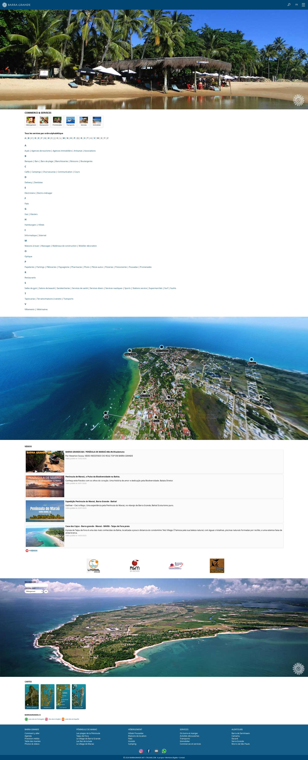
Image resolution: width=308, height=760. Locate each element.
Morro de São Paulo (241, 744)
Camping (132, 744)
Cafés (27, 172)
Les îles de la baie (84, 741)
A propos (160, 758)
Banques (29, 161)
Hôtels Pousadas (135, 733)
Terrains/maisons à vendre (49, 298)
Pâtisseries (51, 267)
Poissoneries (121, 267)
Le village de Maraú (85, 744)
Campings (36, 172)
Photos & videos (32, 744)
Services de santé (80, 288)
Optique (28, 256)
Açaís (27, 150)
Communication (65, 172)
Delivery (28, 182)
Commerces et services (190, 744)
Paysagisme (63, 267)
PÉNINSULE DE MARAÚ (86, 729)
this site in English (55, 719)
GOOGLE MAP (78, 708)
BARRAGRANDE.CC (33, 715)
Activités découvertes (189, 736)
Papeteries (29, 267)
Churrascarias (49, 172)
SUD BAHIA (63, 708)
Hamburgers (30, 224)
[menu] (303, 4)
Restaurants (30, 277)
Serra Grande (238, 741)
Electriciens (30, 193)
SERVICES (184, 729)
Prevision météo (32, 738)
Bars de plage (47, 161)
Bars (37, 161)
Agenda (28, 736)
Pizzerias (109, 267)
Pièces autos (97, 267)
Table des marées (33, 741)
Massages (45, 246)
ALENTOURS (237, 729)
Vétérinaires (42, 309)
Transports (68, 298)
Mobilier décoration (88, 246)
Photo (87, 267)
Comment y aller (32, 733)
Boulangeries (86, 161)
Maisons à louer (32, 246)
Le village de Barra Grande (88, 738)
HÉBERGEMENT (135, 729)
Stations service (140, 288)
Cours (77, 172)
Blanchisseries (61, 161)
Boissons (74, 161)
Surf (166, 288)
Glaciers (34, 214)
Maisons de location (137, 736)
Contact (182, 758)
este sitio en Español (72, 719)
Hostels (131, 741)
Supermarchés (155, 288)
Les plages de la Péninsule (88, 733)
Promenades (146, 267)
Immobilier (185, 741)
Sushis (173, 288)
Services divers (96, 288)
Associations (90, 150)
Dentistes (38, 182)
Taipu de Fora (82, 736)
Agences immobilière (62, 150)
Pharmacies (76, 267)
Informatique (31, 235)
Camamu (236, 736)
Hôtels (41, 224)
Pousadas (133, 267)
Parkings (40, 267)
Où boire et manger (189, 733)
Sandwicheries (63, 288)
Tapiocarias (30, 298)
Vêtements (30, 309)
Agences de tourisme (41, 150)
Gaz (26, 214)
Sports (128, 288)
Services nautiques (113, 288)
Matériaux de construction (64, 246)
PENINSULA (47, 708)
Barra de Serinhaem (241, 733)
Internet (42, 235)
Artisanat (78, 150)
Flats (27, 203)
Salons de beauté (47, 288)
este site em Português (36, 719)
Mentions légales (171, 758)
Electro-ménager (44, 193)
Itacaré (235, 738)
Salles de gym (31, 288)
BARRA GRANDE (32, 708)
